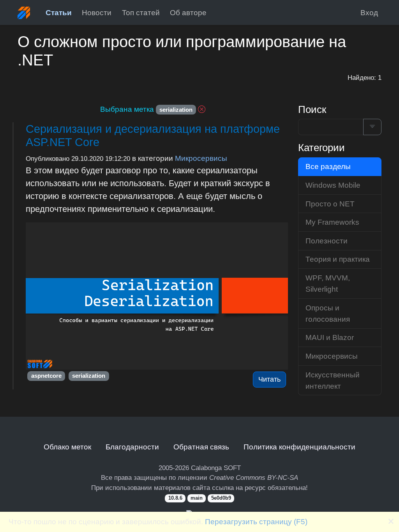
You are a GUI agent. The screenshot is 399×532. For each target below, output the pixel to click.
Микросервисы (201, 158)
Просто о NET (330, 203)
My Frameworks (332, 222)
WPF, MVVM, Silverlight (327, 283)
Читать (269, 379)
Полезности (326, 240)
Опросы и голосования (327, 313)
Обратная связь (201, 446)
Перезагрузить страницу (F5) (256, 521)
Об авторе (188, 12)
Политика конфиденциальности (299, 446)
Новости (96, 12)
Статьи (59, 12)
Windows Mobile (332, 185)
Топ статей (141, 12)
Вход (369, 12)
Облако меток (67, 446)
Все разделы (328, 166)
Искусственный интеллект (332, 380)
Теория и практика (337, 259)
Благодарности (132, 446)
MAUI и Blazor (329, 337)
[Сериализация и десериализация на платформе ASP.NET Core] (157, 296)
